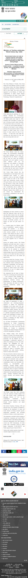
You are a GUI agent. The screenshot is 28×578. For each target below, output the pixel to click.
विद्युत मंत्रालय (5, 558)
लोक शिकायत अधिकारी (7, 511)
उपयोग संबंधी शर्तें (16, 565)
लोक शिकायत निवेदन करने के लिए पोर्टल (10, 533)
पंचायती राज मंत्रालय (6, 554)
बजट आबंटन (5, 519)
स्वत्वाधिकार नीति (8, 565)
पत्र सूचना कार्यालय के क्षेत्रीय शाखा (9, 509)
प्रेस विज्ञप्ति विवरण (15, 24)
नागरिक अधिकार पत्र (6, 523)
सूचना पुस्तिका (5, 529)
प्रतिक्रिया (17, 567)
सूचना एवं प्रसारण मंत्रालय (7, 540)
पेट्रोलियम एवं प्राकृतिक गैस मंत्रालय (9, 556)
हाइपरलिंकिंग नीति (9, 564)
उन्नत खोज (20, 21)
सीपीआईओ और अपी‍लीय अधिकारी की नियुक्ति (11, 527)
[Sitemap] (14, 5)
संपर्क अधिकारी (5, 515)
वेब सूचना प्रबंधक (6, 531)
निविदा (22, 565)
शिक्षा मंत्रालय (5, 552)
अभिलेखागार (11, 567)
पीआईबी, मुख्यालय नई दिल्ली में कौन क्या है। (10, 506)
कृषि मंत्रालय (5, 546)
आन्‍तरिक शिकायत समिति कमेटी (8, 513)
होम (2, 24)
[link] (14, 464)
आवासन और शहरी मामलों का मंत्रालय (9, 550)
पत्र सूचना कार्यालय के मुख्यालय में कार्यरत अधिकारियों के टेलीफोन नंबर (14, 503)
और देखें (25, 560)
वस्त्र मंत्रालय (5, 542)
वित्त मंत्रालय (5, 544)
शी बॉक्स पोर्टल (5, 535)
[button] (9, 5)
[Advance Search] (17, 5)
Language (16, 0)
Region (2, 0)
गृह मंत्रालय (5, 548)
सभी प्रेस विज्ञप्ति (8, 24)
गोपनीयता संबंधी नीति (18, 564)
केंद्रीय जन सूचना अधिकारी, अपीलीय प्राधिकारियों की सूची (13, 517)
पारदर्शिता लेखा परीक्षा (6, 525)
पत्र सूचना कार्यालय (10, 11)
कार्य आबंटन (5, 521)
